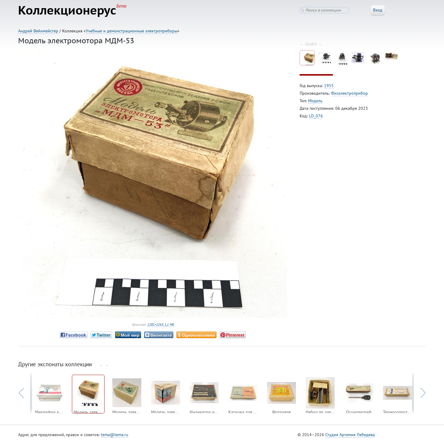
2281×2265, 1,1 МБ (160, 324)
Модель (315, 100)
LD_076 (316, 116)
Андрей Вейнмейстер (38, 31)
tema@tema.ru (114, 434)
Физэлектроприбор (349, 93)
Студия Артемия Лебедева (350, 434)
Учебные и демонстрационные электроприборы (131, 31)
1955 (329, 85)
